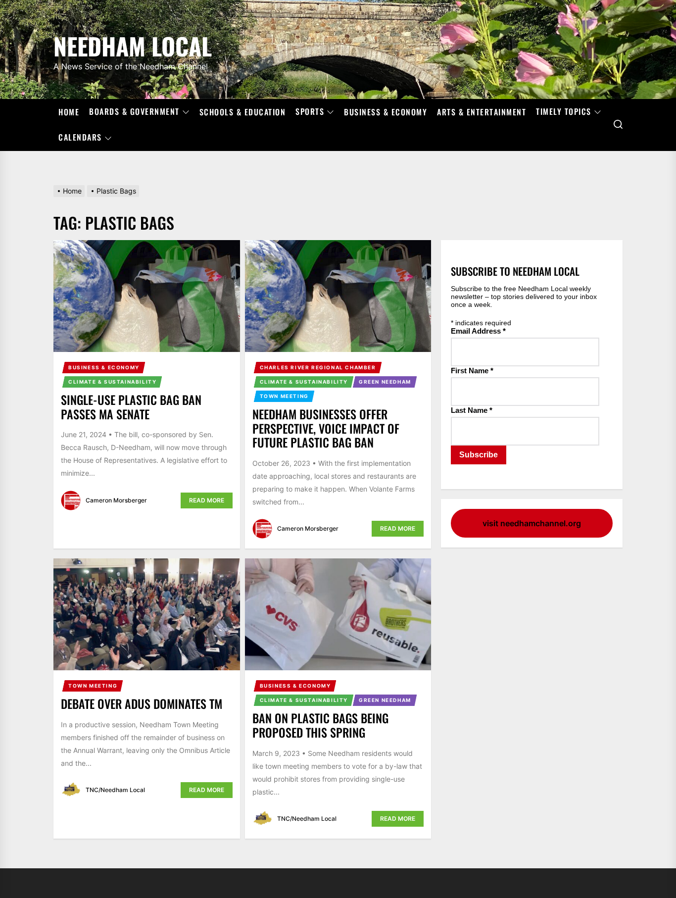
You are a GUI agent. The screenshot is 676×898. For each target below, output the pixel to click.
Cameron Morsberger (116, 500)
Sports (309, 111)
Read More (206, 500)
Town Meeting (284, 396)
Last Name (471, 410)
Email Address (478, 331)
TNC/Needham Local (115, 790)
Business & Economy (385, 112)
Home (68, 112)
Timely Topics (563, 111)
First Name (472, 370)
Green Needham (385, 382)
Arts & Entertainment (481, 112)
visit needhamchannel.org (532, 523)
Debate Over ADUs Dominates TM (141, 703)
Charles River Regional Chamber (318, 367)
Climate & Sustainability (112, 382)
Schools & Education (242, 112)
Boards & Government (134, 111)
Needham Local (132, 44)
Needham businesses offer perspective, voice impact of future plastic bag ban (325, 428)
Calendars (80, 137)
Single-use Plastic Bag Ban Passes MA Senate (131, 407)
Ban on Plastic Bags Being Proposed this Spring (320, 725)
